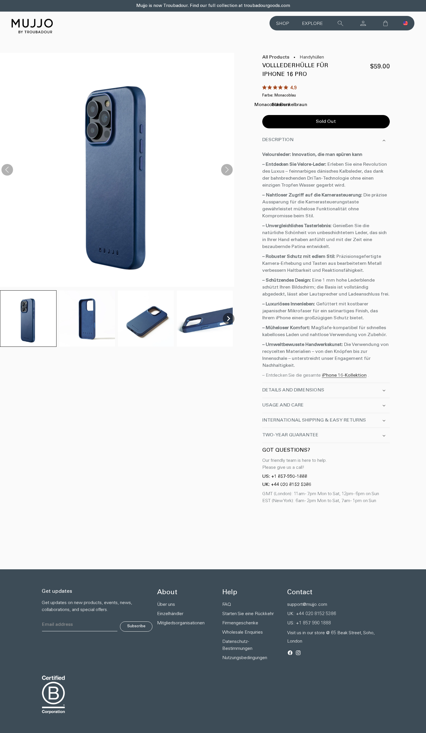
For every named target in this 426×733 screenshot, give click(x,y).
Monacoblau (268, 107)
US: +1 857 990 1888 (309, 623)
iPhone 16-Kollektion (344, 375)
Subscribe (136, 626)
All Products (275, 57)
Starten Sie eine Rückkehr (248, 614)
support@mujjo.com (307, 604)
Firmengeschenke (240, 623)
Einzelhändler (170, 614)
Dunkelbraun (293, 107)
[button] (405, 23)
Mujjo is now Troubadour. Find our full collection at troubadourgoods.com (213, 6)
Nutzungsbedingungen (244, 658)
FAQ (226, 604)
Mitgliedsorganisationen (179, 623)
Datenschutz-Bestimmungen (237, 645)
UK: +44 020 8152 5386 (286, 484)
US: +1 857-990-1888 (284, 476)
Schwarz (281, 107)
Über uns (166, 604)
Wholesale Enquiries (242, 632)
